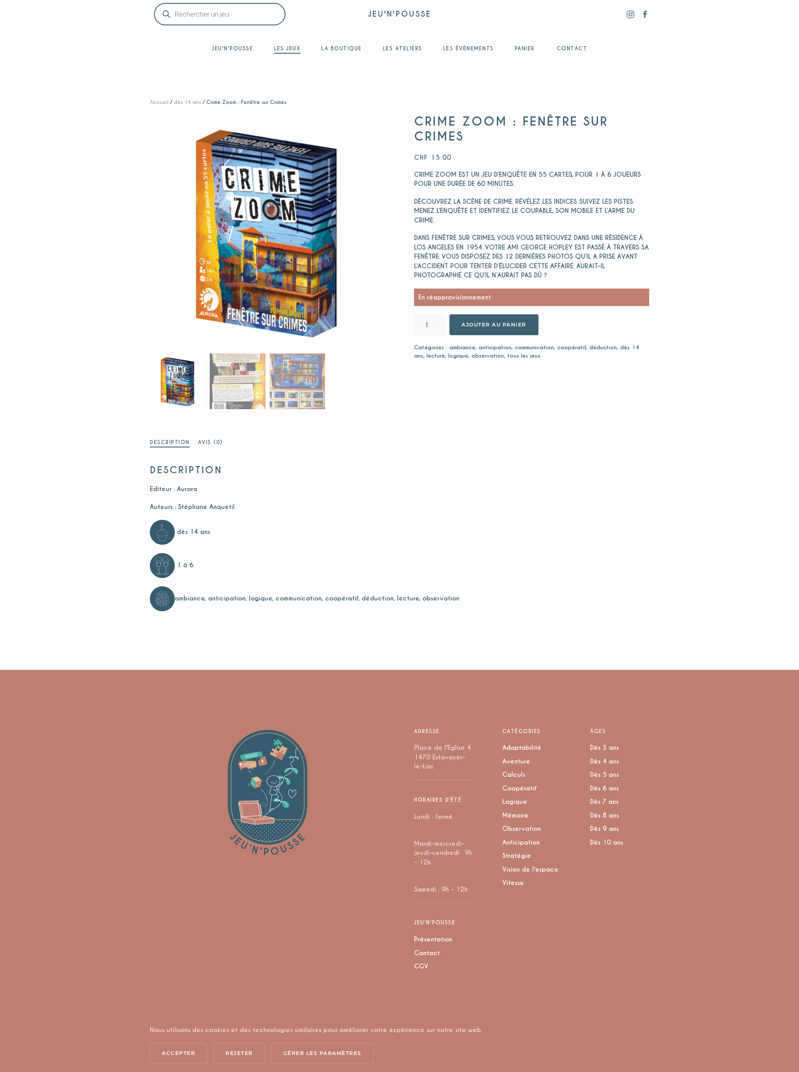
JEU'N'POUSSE (400, 14)
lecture (436, 355)
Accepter (178, 1053)
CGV (421, 966)
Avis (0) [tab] (210, 442)
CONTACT (572, 48)
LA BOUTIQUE (341, 48)
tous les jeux (524, 355)
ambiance (462, 347)
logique (458, 355)
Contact (427, 953)
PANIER (525, 48)
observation (487, 355)
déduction (603, 347)
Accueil (159, 102)
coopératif (571, 347)
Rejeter (239, 1053)
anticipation (495, 347)
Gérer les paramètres (322, 1053)
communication (534, 347)
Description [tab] (170, 442)
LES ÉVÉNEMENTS (468, 48)
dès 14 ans (187, 102)
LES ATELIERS (402, 48)
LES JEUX (287, 48)
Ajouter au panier (494, 324)
